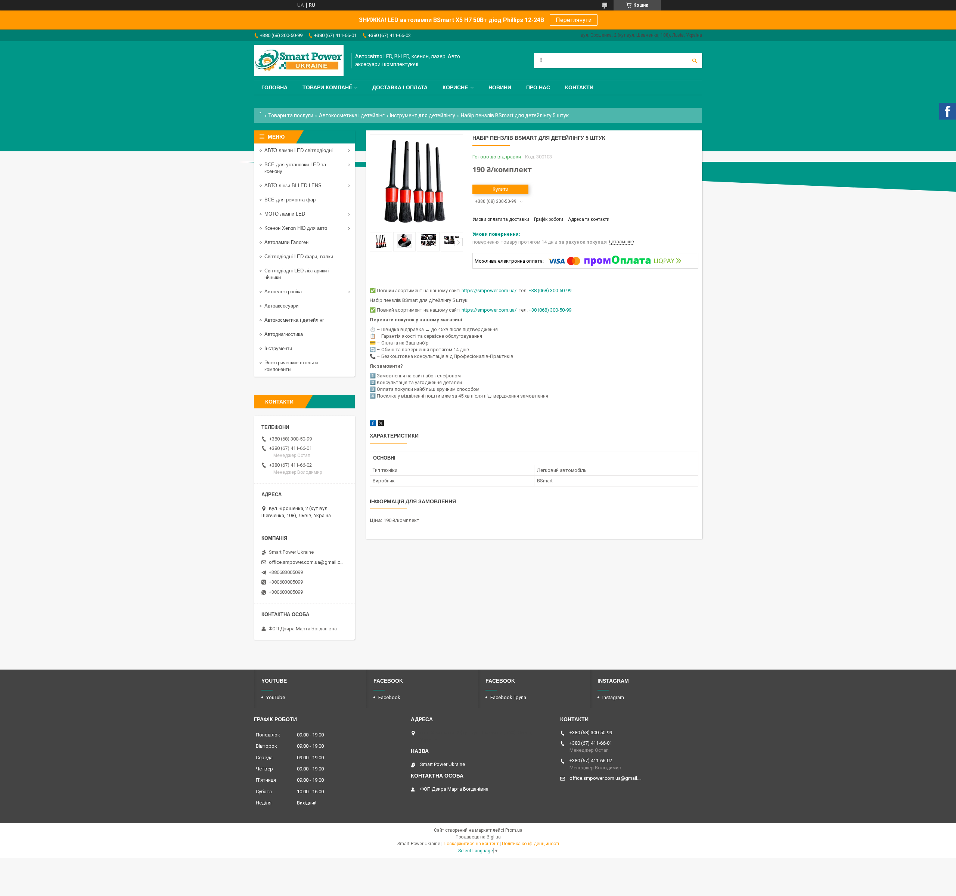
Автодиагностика (283, 334)
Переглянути (574, 20)
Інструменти (278, 348)
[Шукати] (694, 60)
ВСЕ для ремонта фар (290, 200)
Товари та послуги (290, 115)
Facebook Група (508, 697)
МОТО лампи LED (284, 214)
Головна (274, 87)
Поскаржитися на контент (471, 843)
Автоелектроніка (283, 291)
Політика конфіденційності (530, 843)
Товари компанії (327, 87)
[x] (381, 424)
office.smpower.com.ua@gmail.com (307, 562)
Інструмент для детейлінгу (422, 115)
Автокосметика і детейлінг (352, 115)
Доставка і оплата (400, 87)
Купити (500, 189)
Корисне (455, 87)
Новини (499, 87)
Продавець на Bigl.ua (478, 837)
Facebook (389, 697)
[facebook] (373, 424)
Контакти (579, 87)
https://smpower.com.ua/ (489, 290)
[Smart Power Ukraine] (299, 60)
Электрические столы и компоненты (291, 366)
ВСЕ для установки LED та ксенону (295, 168)
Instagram (613, 697)
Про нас (538, 87)
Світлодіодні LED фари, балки (298, 256)
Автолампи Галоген (286, 242)
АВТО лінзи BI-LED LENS (293, 185)
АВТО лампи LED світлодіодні (298, 150)
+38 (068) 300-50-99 (550, 290)
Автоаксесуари (281, 306)
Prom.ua (513, 830)
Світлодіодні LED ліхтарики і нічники (296, 274)
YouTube (275, 697)
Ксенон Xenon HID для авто (295, 228)
